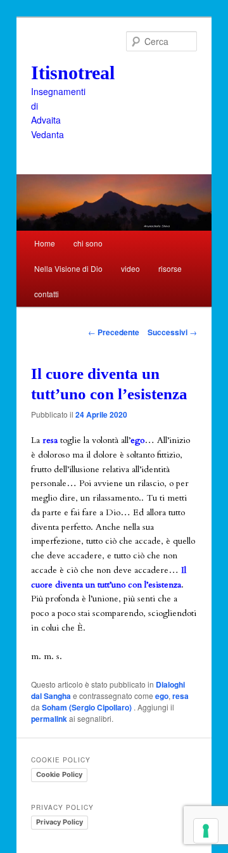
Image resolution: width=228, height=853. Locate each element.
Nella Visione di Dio (68, 268)
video (130, 268)
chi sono (88, 243)
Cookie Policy (59, 774)
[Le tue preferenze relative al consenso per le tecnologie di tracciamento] (206, 831)
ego (161, 696)
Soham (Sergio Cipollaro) (88, 707)
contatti (46, 293)
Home (44, 243)
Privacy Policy (59, 822)
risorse (170, 268)
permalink (49, 718)
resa (180, 696)
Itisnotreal (73, 72)
